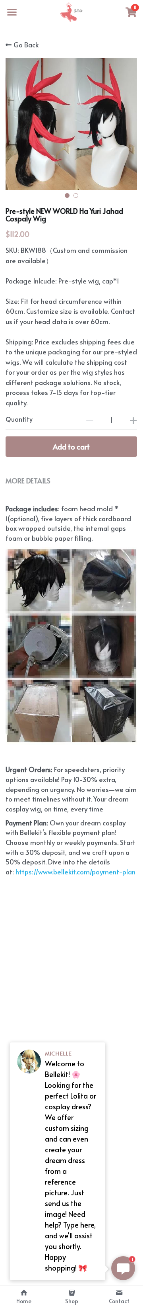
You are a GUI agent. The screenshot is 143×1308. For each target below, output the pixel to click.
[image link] (71, 11)
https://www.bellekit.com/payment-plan (74, 871)
